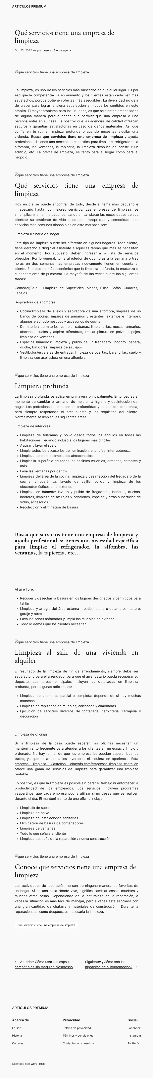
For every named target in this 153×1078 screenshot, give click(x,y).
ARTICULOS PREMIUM (29, 6)
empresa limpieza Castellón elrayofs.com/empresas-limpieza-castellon (76, 764)
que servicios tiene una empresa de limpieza (46, 925)
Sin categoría (62, 50)
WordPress (38, 1063)
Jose (46, 50)
